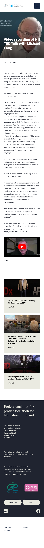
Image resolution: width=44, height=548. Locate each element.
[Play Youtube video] (22, 247)
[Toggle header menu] (37, 6)
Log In (31, 502)
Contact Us (13, 502)
